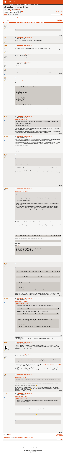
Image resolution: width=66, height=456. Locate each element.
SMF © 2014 (32, 445)
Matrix (57, 11)
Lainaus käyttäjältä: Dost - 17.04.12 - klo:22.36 (21, 119)
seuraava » (61, 19)
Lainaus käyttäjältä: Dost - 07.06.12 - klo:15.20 (21, 396)
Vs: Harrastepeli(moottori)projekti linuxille (24, 37)
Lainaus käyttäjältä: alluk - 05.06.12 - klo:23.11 (22, 193)
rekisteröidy (19, 9)
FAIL (5, 37)
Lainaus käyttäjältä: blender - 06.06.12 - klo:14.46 (21, 301)
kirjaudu (15, 9)
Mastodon (54, 11)
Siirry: (56, 439)
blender (5, 25)
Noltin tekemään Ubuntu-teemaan (37, 447)
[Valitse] (18, 239)
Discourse (47, 11)
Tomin (5, 342)
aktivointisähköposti (9, 10)
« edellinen (57, 19)
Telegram (59, 11)
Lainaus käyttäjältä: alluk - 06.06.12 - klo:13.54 (22, 303)
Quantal (6, 136)
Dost (5, 62)
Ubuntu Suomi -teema (26, 447)
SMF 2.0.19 (28, 445)
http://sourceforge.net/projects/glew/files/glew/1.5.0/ (52, 364)
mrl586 (5, 45)
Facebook (50, 11)
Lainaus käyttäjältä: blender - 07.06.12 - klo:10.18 (21, 377)
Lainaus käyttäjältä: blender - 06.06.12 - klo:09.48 (21, 191)
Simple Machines (36, 445)
